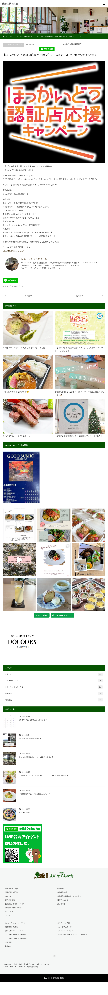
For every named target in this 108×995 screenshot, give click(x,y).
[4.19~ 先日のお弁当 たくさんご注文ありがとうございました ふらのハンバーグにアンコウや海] (88, 525)
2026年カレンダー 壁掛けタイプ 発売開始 (72, 935)
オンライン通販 (63, 923)
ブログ (7, 915)
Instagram (8, 946)
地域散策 (53, 700)
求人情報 (8, 942)
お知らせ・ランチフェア (14, 931)
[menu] (104, 3)
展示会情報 (61, 904)
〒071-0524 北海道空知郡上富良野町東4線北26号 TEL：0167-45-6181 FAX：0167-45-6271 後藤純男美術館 (26, 965)
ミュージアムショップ (65, 931)
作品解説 (53, 693)
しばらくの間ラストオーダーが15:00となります (36, 757)
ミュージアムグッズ (53, 681)
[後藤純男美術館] (50, 3)
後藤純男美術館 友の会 (13, 908)
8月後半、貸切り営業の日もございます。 (33, 720)
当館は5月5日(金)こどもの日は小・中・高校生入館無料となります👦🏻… (79, 393)
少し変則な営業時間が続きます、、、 (32, 738)
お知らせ (53, 674)
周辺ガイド (9, 911)
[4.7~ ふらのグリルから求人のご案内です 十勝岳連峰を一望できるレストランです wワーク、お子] (88, 559)
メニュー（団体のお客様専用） (16, 938)
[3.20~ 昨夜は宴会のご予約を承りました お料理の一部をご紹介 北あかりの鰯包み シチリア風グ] (88, 594)
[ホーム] (3, 34)
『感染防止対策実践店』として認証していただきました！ (79, 436)
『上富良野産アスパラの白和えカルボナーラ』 (35, 794)
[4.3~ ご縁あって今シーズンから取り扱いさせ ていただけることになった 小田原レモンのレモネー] (19, 594)
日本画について (62, 900)
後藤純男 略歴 (62, 892)
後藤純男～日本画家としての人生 (69, 896)
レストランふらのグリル (15, 923)
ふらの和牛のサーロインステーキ (16, 436)
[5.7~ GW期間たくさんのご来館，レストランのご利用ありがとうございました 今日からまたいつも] (19, 525)
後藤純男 (61, 888)
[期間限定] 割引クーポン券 (14, 904)
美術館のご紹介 (11, 888)
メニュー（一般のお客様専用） (16, 935)
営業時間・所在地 (11, 892)
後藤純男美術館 (58, 978)
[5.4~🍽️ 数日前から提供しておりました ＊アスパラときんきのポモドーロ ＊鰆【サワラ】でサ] (54, 525)
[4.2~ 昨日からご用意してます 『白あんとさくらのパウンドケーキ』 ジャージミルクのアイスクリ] (54, 594)
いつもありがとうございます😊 (16, 392)
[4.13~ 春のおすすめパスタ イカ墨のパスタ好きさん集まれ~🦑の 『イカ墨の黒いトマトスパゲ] (54, 559)
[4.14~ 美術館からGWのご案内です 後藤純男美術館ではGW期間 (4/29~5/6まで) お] (19, 559)
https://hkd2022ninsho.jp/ (13, 251)
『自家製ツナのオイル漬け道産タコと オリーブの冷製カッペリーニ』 (45, 775)
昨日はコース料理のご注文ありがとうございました (24, 348)
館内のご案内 (10, 900)
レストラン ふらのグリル (13, 45)
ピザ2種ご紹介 (24, 812)
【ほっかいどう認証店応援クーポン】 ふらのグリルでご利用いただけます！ (79, 349)
